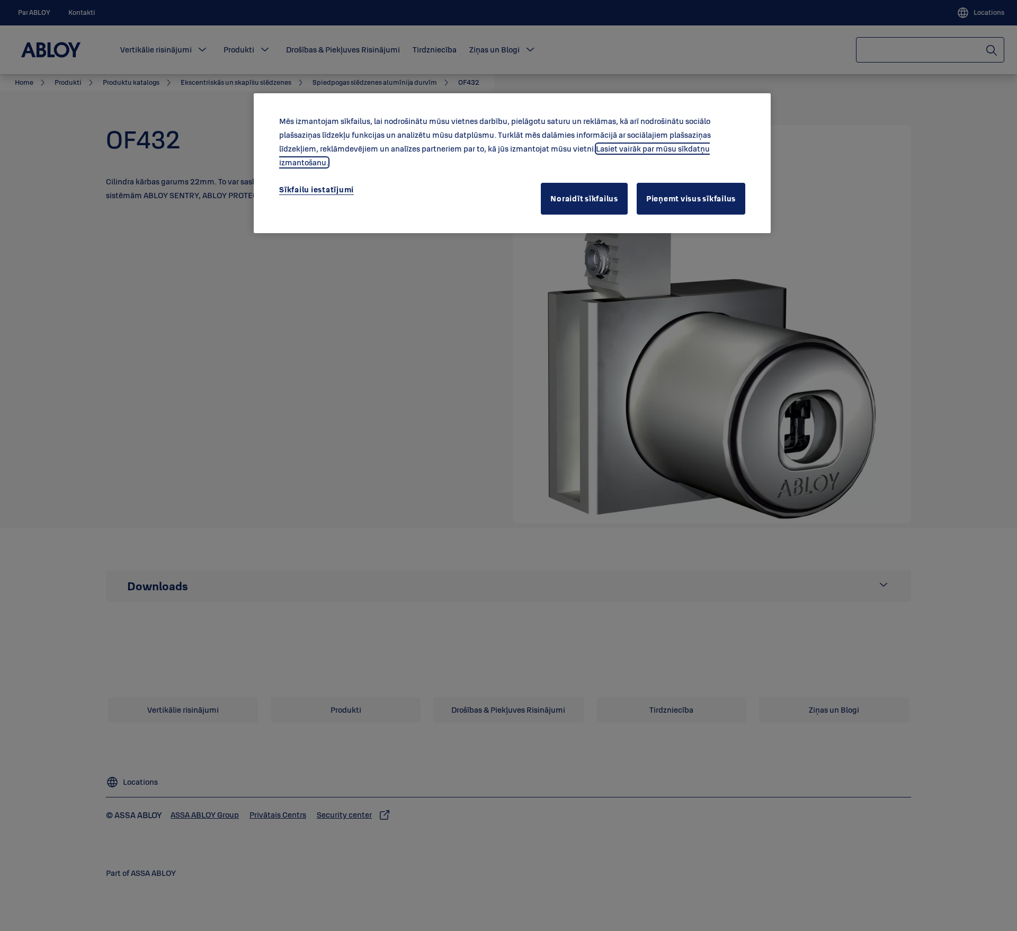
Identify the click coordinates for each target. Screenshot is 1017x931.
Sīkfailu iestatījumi (316, 189)
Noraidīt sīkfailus (584, 198)
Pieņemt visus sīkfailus (691, 198)
